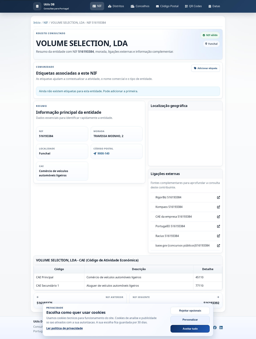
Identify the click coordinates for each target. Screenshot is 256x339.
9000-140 (103, 153)
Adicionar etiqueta (207, 68)
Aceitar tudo (190, 328)
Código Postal (169, 6)
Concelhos (142, 6)
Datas (216, 6)
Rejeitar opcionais (190, 310)
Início (37, 23)
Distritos (118, 6)
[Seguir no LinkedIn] (221, 328)
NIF (99, 6)
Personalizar (190, 319)
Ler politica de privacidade (64, 328)
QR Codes (195, 6)
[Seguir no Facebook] (215, 328)
